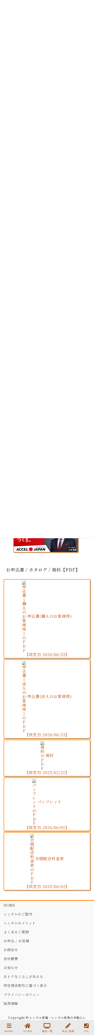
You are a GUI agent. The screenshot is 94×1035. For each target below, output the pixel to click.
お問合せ (11, 949)
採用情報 (11, 1003)
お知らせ (11, 967)
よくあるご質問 (16, 931)
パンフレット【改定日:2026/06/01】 (47, 814)
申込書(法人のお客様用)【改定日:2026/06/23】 (48, 716)
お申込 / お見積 (16, 940)
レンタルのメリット (20, 923)
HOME (9, 905)
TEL (86, 1031)
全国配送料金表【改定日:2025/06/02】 (47, 872)
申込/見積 (68, 1031)
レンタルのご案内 (18, 914)
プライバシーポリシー (22, 994)
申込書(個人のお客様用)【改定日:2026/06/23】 (48, 635)
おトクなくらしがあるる (23, 976)
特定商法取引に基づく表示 (25, 985)
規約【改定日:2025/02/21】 (47, 764)
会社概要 (11, 958)
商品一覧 (47, 1031)
